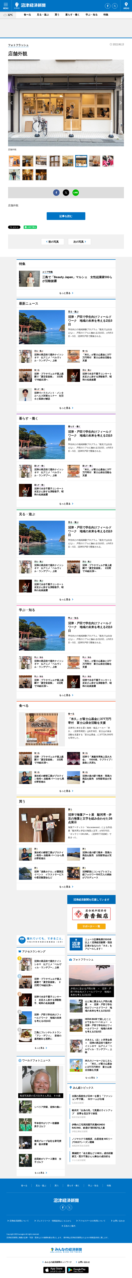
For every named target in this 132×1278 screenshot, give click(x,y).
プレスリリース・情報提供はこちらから (54, 1221)
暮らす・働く (72, 14)
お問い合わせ (119, 1221)
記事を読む (66, 216)
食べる (27, 14)
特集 (106, 14)
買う (57, 14)
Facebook (107, 6)
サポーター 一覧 (91, 926)
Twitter (115, 6)
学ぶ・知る (92, 14)
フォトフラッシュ (18, 45)
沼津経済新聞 (29, 5)
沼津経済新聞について (19, 1221)
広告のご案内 (69, 1226)
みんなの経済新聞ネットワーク (66, 1250)
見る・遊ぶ (43, 14)
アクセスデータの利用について (91, 1221)
